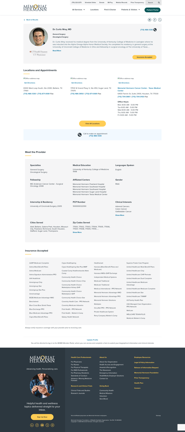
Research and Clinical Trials (81, 386)
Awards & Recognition (108, 367)
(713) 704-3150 (138, 96)
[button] (92, 124)
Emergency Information (108, 373)
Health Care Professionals (81, 357)
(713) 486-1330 (146, 30)
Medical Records (121, 2)
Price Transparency (137, 2)
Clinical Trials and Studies (80, 390)
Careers (137, 388)
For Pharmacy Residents (80, 373)
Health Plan (138, 383)
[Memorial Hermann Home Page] (34, 7)
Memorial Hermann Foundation (146, 373)
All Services (77, 10)
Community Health (107, 390)
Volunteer (103, 396)
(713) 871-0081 (43, 93)
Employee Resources (142, 357)
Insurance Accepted (144, 57)
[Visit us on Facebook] (37, 425)
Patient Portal (152, 10)
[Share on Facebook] (154, 19)
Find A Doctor (110, 10)
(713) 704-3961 (124, 96)
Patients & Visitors (129, 10)
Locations (94, 10)
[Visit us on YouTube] (42, 425)
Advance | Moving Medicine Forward (81, 379)
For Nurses (75, 365)
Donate (101, 2)
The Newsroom (105, 370)
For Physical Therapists (79, 367)
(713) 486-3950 (77, 93)
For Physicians (76, 362)
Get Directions (29, 83)
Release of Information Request (146, 368)
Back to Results (32, 20)
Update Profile (92, 340)
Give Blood (104, 399)
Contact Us (104, 378)
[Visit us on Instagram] (52, 425)
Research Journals (78, 393)
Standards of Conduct (79, 376)
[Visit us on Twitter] (47, 425)
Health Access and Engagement (111, 365)
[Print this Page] (149, 19)
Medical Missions (106, 393)
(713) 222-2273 (76, 2)
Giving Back (104, 386)
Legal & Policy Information (144, 362)
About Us (103, 357)
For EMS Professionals (79, 370)
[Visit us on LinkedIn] (32, 425)
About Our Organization (108, 362)
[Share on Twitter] (160, 19)
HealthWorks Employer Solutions (112, 376)
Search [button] (150, 3)
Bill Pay (110, 2)
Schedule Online (90, 2)
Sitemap (158, 415)
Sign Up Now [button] (42, 417)
